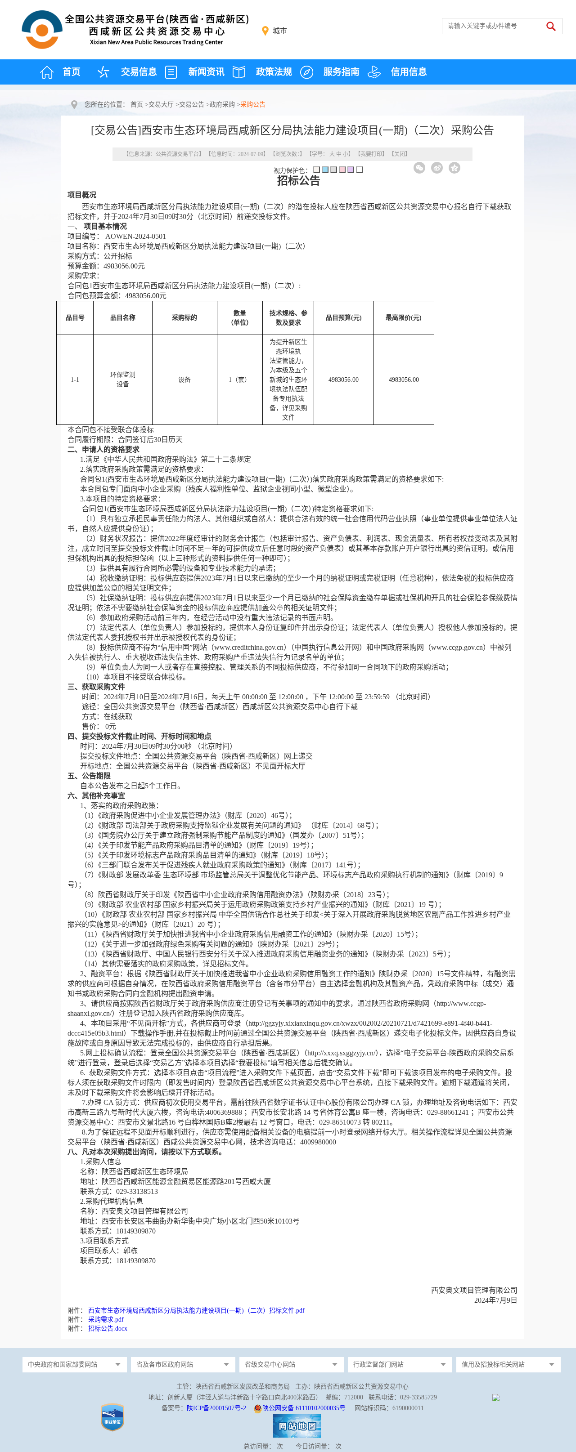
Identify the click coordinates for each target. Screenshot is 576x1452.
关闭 (399, 154)
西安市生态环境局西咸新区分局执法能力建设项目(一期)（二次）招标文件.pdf (196, 1310)
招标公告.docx (107, 1328)
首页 (72, 72)
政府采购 (222, 104)
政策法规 (274, 72)
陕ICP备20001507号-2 (216, 1408)
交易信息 (139, 72)
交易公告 (191, 104)
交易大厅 (161, 104)
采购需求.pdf (106, 1319)
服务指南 (342, 72)
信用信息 (409, 72)
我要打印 (371, 154)
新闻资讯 (207, 72)
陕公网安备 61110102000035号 (304, 1408)
